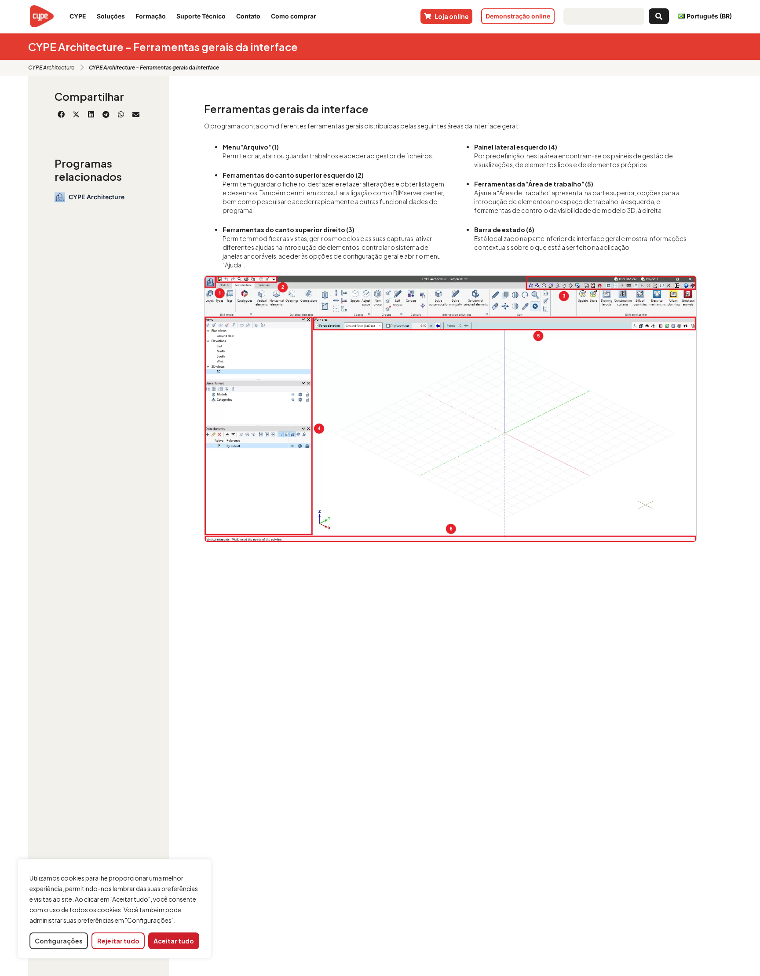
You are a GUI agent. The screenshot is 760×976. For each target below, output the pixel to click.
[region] (114, 909)
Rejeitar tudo (118, 941)
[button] (61, 114)
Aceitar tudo (173, 941)
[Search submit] (659, 16)
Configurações (59, 941)
